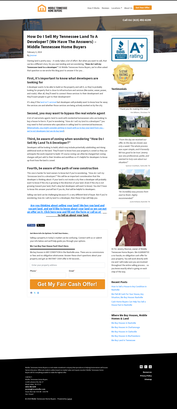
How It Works (93, 8)
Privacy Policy (146, 375)
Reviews (105, 8)
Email (72, 270)
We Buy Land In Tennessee (123, 340)
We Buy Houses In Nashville (123, 323)
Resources (147, 372)
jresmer (33, 55)
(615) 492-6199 (142, 20)
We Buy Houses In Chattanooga (125, 327)
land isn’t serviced (48, 102)
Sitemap (148, 379)
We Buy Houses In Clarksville (124, 331)
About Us (128, 8)
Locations (115, 8)
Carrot (69, 399)
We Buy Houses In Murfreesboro (125, 336)
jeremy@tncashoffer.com (35, 389)
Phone (33, 270)
